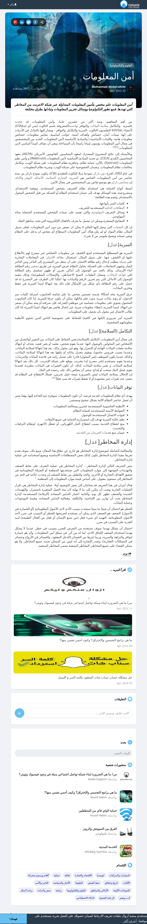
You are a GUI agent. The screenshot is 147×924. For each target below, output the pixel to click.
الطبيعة (79, 882)
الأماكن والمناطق (99, 890)
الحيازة (62, 178)
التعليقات (39, 88)
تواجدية (73, 126)
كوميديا (100, 875)
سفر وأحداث (44, 890)
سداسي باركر (119, 182)
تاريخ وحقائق (111, 882)
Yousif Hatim (98, 797)
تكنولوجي (101, 833)
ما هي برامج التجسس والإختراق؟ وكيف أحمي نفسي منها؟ (80, 792)
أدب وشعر (124, 898)
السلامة (51, 178)
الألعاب (126, 882)
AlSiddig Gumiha (96, 851)
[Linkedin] (22, 22)
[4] (117, 146)
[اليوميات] (42, 22)
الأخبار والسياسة (61, 882)
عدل (113, 244)
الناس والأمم (41, 882)
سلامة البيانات (99, 126)
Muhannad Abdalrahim (109, 86)
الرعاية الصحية (106, 898)
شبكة (122, 262)
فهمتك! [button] (13, 918)
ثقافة (67, 875)
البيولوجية (97, 212)
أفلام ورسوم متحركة (38, 875)
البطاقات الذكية (115, 208)
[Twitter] (29, 22)
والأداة (19, 178)
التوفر (28, 178)
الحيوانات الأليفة (121, 890)
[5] (114, 146)
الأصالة (39, 178)
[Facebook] (35, 22)
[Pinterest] (15, 22)
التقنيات (118, 227)
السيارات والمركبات (119, 875)
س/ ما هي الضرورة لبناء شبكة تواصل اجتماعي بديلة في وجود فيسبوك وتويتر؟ (68, 774)
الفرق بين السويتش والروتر (100, 829)
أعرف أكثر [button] (130, 921)
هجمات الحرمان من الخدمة (94, 432)
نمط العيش (94, 882)
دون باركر (99, 173)
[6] (53, 377)
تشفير (34, 266)
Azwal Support (97, 779)
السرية (74, 178)
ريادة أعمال (26, 890)
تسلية (57, 875)
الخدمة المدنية (108, 847)
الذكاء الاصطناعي (85, 898)
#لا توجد (127, 553)
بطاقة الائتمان (55, 257)
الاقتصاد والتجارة (83, 875)
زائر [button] (12, 4)
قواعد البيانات (117, 275)
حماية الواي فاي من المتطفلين (98, 810)
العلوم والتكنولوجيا (121, 65)
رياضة (59, 890)
